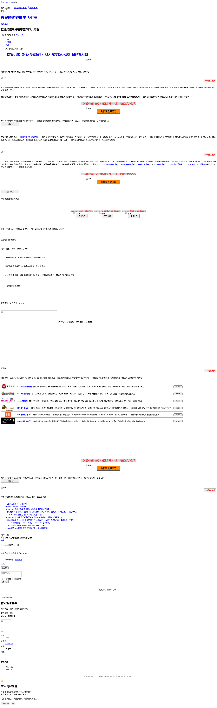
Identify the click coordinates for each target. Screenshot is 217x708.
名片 (7, 45)
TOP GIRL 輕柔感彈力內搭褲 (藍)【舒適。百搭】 (24, 515)
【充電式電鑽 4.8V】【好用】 (16, 504)
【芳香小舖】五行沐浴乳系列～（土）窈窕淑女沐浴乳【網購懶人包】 (47, 54)
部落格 (8, 42)
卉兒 (3, 540)
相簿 (7, 39)
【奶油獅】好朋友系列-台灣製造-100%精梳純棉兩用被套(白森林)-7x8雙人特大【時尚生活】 (41, 512)
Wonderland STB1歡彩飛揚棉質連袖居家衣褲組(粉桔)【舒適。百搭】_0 (33, 517)
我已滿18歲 (5, 703)
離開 (13, 703)
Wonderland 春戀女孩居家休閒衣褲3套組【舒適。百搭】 (27, 509)
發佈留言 (5, 582)
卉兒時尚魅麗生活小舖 (19, 17)
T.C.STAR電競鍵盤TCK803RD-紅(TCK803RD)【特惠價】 (28, 523)
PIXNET (91, 676)
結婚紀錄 (18, 560)
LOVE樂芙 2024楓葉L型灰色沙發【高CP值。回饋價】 (27, 528)
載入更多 (5, 568)
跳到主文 (4, 24)
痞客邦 (13, 553)
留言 (18, 553)
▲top (3, 564)
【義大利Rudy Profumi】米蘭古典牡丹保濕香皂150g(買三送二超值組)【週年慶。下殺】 (40, 520)
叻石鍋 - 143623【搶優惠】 (16, 506)
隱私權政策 (121, 676)
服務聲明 (130, 676)
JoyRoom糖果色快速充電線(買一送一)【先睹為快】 (25, 525)
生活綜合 (19, 35)
